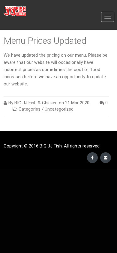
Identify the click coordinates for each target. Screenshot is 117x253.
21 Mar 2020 (77, 103)
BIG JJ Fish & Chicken (36, 103)
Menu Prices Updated (45, 40)
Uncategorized (59, 109)
